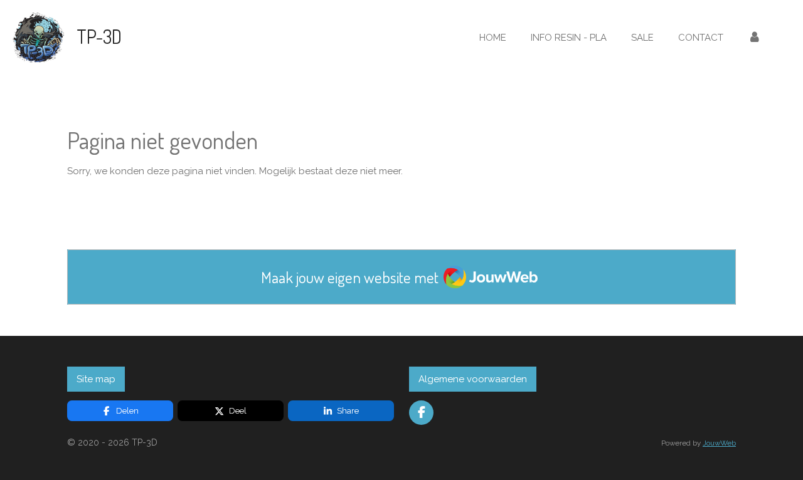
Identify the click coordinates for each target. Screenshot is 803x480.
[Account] (754, 38)
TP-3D (99, 36)
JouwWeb (719, 443)
